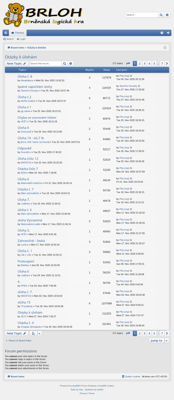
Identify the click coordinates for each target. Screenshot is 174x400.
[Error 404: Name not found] (35, 142)
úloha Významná (30, 220)
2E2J (23, 316)
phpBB (75, 386)
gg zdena (25, 111)
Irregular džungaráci (31, 327)
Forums (19, 32)
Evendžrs (26, 152)
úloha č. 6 (25, 210)
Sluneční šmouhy (30, 90)
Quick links (6, 33)
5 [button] (154, 63)
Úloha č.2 (24, 97)
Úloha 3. (24, 230)
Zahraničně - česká (31, 241)
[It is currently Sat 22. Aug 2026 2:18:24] (165, 47)
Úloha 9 (23, 128)
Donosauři (26, 131)
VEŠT (24, 121)
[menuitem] (162, 33)
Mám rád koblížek (30, 193)
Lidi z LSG (26, 255)
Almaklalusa (27, 80)
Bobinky (25, 265)
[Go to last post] (131, 76)
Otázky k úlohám (21, 57)
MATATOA (26, 162)
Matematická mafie (30, 224)
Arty (81, 389)
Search (10, 39)
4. (19, 282)
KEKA (24, 172)
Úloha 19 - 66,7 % (31, 138)
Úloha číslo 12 (28, 158)
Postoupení (26, 261)
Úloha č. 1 (25, 251)
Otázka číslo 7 (28, 169)
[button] (128, 63)
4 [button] (149, 63)
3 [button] (144, 63)
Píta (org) (124, 75)
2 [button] (139, 63)
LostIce (24, 244)
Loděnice (25, 203)
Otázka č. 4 (26, 323)
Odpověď (24, 148)
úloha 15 (24, 302)
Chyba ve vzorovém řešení (37, 117)
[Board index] (43, 15)
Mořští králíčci (28, 101)
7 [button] (162, 63)
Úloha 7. (24, 199)
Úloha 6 (23, 179)
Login (22, 39)
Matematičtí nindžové (32, 183)
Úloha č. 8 (25, 76)
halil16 (100, 389)
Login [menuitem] (169, 33)
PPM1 (24, 285)
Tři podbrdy (27, 306)
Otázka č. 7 (26, 189)
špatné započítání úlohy (35, 86)
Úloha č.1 (24, 107)
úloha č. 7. (25, 292)
